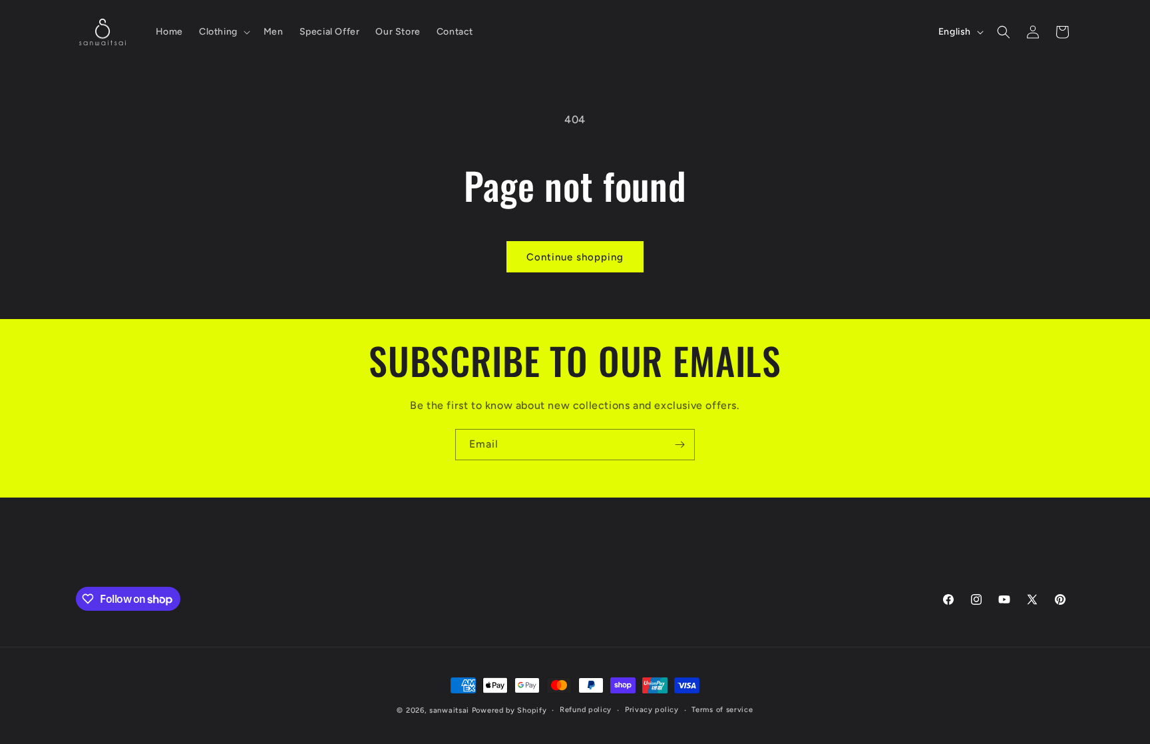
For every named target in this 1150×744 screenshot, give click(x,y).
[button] (223, 32)
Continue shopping (575, 257)
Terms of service (722, 709)
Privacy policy (652, 709)
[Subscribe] (679, 444)
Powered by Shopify (509, 710)
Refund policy (586, 709)
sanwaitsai (449, 710)
